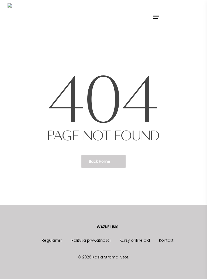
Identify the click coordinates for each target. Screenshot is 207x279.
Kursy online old (135, 240)
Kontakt (166, 240)
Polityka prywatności (91, 240)
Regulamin (52, 240)
